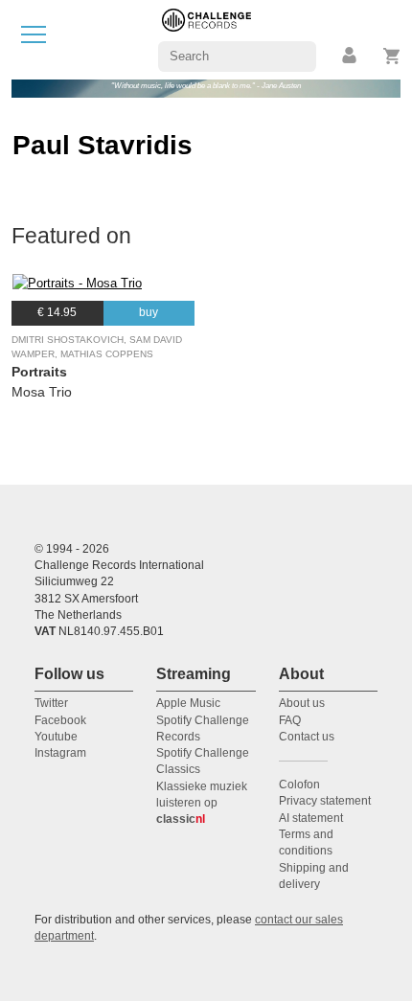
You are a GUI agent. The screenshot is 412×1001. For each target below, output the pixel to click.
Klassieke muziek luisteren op (201, 803)
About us (302, 703)
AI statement (311, 818)
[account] (350, 56)
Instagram (60, 753)
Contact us (306, 736)
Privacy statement (325, 801)
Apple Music (188, 703)
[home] (206, 39)
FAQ (290, 720)
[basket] (392, 56)
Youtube (56, 736)
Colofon (299, 784)
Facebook (60, 720)
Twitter (51, 703)
